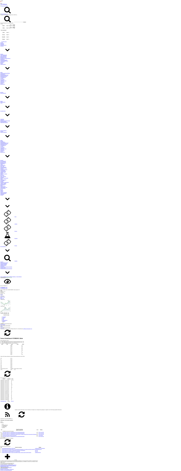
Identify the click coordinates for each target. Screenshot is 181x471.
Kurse (3, 318)
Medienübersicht (2, 102)
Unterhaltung (2, 194)
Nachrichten (2, 43)
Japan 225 (1, 83)
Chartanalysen (2, 61)
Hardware (1, 174)
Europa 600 (2, 298)
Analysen (3, 317)
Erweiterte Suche (4, 41)
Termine (1, 63)
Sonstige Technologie (3, 192)
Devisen (16, 245)
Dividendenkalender (3, 121)
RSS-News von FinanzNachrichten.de (6, 470)
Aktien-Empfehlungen (9, 465)
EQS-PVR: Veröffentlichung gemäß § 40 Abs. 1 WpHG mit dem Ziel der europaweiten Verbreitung (19, 434)
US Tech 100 (2, 79)
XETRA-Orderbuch (3, 130)
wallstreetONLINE (38, 452)
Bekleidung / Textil (3, 162)
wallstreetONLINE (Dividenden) (40, 448)
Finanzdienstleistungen (3, 169)
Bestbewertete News (3, 56)
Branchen (1, 92)
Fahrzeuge (1, 168)
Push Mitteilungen (3, 277)
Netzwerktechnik (2, 188)
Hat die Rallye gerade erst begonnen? (9, 435)
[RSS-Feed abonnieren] (7, 417)
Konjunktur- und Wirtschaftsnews (5, 58)
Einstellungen (2, 266)
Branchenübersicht (3, 93)
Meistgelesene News (3, 57)
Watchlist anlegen (3, 267)
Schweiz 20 (2, 81)
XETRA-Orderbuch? (3, 132)
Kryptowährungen (3, 246)
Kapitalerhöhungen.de (38, 449)
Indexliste (1, 141)
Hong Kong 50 (2, 84)
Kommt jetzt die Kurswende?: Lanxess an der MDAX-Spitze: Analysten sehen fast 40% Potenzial (16, 452)
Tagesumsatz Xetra (3, 401)
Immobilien (2, 177)
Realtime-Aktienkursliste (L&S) (5, 120)
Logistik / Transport (3, 183)
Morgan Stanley (2, 324)
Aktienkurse (2, 119)
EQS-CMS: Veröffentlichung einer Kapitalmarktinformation (13, 432)
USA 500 (1, 78)
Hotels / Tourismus (3, 176)
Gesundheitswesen (3, 171)
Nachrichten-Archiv (6, 466)
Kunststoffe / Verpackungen (4, 182)
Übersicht (1, 131)
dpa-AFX (36, 450)
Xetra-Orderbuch (4, 320)
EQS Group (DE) (41, 432)
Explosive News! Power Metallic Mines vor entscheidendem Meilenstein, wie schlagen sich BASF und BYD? (18, 449)
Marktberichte (2, 59)
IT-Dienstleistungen (3, 179)
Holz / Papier (2, 175)
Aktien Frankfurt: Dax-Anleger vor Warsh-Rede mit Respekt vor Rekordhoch (13, 450)
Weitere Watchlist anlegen (4, 262)
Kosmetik (1, 181)
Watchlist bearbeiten (3, 265)
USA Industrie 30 (3, 77)
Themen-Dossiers (3, 64)
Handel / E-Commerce (3, 173)
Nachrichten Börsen (3, 465)
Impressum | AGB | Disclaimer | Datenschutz (7, 469)
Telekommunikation (3, 193)
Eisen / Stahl (2, 166)
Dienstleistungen (2, 165)
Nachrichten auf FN (3, 45)
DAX (1, 297)
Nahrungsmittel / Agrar (3, 187)
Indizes (1, 72)
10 (2, 326)
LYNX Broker (41, 435)
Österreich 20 (2, 82)
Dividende (3, 321)
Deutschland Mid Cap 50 (4, 75)
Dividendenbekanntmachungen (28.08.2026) (8, 448)
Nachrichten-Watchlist (3, 263)
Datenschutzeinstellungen (4, 467)
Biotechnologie (2, 163)
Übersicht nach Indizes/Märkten (5, 73)
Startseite (1, 42)
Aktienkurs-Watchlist (3, 264)
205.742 (12, 401)
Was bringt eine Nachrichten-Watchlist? (6, 268)
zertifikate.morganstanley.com (27, 328)
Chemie (1, 164)
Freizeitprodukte (2, 170)
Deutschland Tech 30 (3, 76)
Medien (1, 101)
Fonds (15, 216)
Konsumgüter (2, 180)
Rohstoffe (1, 190)
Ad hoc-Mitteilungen (3, 4)
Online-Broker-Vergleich (4, 122)
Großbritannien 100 (3, 80)
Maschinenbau (2, 184)
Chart (3, 319)
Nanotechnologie (2, 186)
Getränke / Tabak (3, 172)
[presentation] (2, 322)
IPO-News (2, 62)
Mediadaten (10, 467)
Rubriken (1, 54)
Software (1, 191)
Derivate (16, 231)
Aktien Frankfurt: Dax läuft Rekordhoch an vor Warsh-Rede (11, 451)
